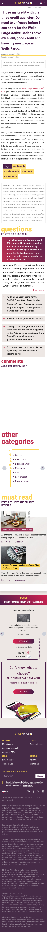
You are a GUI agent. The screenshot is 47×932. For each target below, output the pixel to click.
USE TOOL (23, 692)
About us (33, 760)
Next (42, 468)
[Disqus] (23, 398)
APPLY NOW (23, 641)
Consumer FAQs (8, 752)
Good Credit (27, 171)
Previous (4, 468)
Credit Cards (19, 166)
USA (6, 791)
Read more (38, 290)
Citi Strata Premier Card (23, 610)
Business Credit (22, 464)
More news (19, 542)
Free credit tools (36, 744)
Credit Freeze (10, 176)
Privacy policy (7, 760)
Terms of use (7, 764)
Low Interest (21, 477)
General (18, 455)
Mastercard (20, 468)
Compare (20, 656)
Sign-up (40, 776)
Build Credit (20, 459)
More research (20, 580)
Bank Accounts (22, 481)
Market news (7, 744)
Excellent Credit (11, 171)
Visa (17, 472)
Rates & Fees (23, 635)
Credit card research (10, 748)
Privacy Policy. (28, 786)
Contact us (34, 764)
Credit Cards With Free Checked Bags (17, 530)
